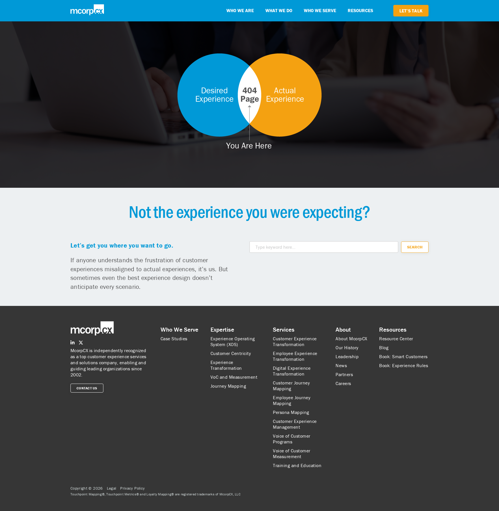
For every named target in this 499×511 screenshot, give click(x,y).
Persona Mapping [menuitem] (291, 412)
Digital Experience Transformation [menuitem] (291, 371)
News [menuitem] (341, 365)
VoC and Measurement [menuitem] (234, 377)
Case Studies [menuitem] (174, 338)
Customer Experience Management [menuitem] (295, 424)
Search (415, 247)
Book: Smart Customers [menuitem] (403, 356)
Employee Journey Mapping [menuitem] (291, 400)
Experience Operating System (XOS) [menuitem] (233, 341)
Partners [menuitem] (344, 374)
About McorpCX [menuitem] (351, 338)
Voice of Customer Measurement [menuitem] (291, 453)
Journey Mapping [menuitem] (228, 386)
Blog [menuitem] (383, 347)
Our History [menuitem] (347, 347)
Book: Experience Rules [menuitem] (403, 365)
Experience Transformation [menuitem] (226, 365)
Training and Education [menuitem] (297, 465)
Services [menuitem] (284, 329)
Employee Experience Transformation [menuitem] (295, 356)
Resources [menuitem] (393, 329)
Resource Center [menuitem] (396, 338)
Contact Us (87, 388)
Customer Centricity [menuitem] (231, 353)
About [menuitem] (343, 329)
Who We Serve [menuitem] (179, 329)
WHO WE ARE (240, 10)
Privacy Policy (132, 488)
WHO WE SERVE (320, 10)
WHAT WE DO (278, 10)
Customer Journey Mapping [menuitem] (291, 385)
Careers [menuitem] (343, 383)
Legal (111, 488)
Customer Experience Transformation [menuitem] (295, 341)
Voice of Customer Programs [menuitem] (291, 439)
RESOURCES (360, 10)
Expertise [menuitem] (222, 329)
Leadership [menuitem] (347, 356)
